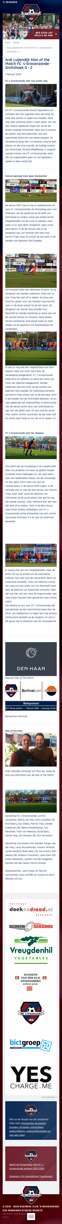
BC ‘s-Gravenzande (31, 14)
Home (7, 42)
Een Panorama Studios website (23, 1210)
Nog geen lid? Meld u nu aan (44, 34)
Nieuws (16, 42)
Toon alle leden (48, 1097)
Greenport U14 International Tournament (31, 1176)
